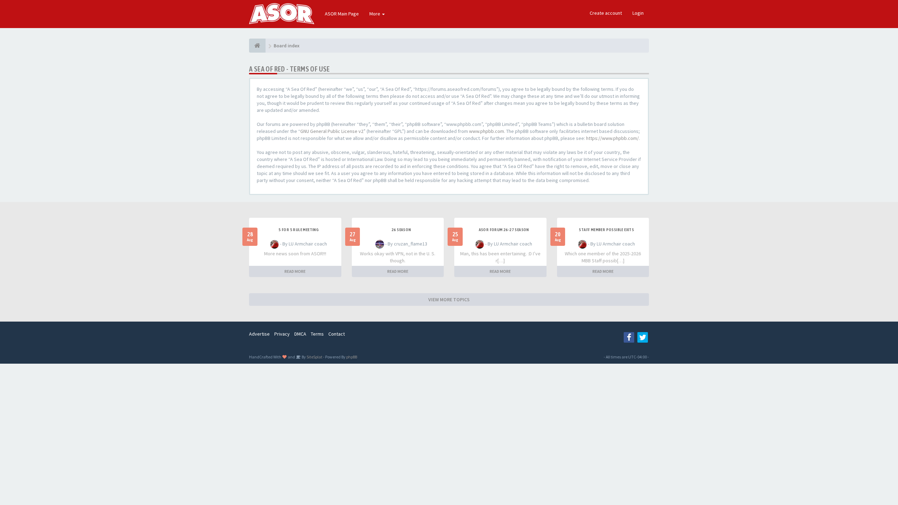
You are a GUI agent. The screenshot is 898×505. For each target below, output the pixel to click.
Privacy (282, 334)
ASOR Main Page (342, 14)
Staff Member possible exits (606, 229)
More (375, 14)
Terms (317, 334)
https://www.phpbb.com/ (612, 138)
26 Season (401, 229)
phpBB (351, 356)
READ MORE (295, 271)
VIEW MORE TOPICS (449, 299)
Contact (336, 334)
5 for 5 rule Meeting (299, 229)
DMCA (300, 334)
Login (638, 13)
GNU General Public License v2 (331, 131)
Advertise (259, 334)
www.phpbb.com (486, 131)
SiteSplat (314, 356)
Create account (606, 13)
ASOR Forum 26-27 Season (504, 229)
